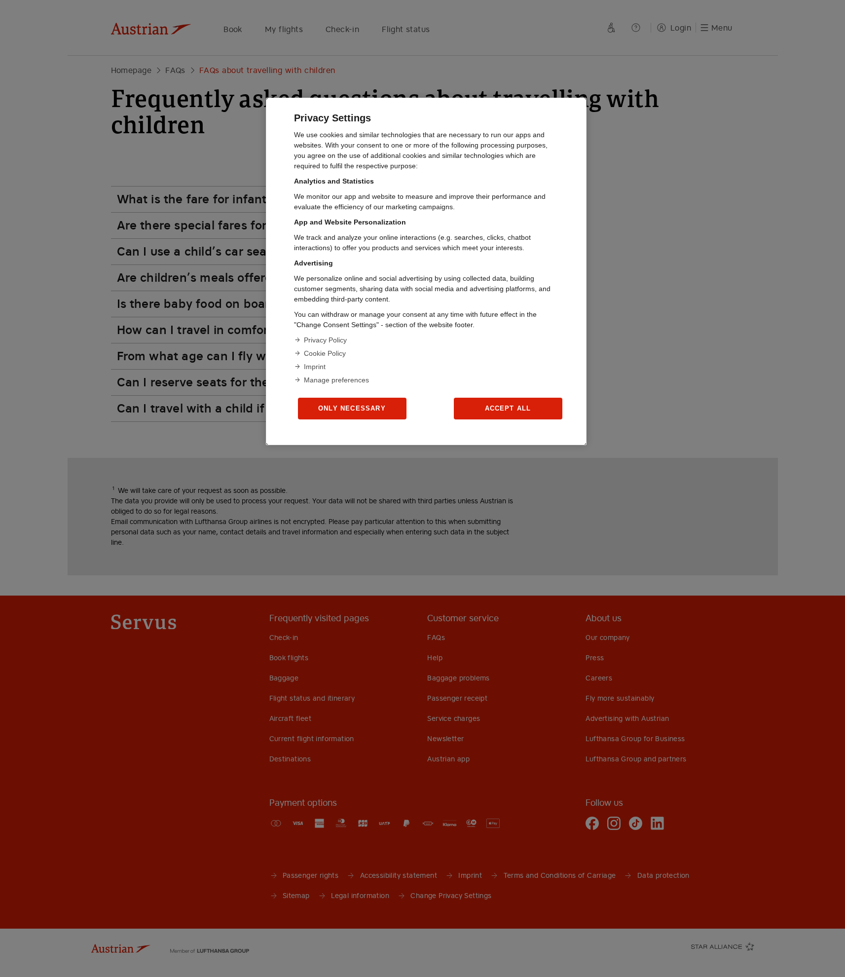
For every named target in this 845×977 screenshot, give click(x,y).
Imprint (315, 367)
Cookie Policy (325, 353)
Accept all (508, 408)
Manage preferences (336, 380)
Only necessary (352, 408)
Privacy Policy (325, 340)
